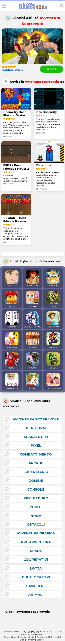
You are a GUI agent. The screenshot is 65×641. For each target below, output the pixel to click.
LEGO (11, 306)
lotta (36, 568)
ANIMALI (32, 388)
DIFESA (53, 368)
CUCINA (32, 306)
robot (35, 507)
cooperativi (36, 560)
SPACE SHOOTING (32, 327)
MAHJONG (12, 347)
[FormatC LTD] (33, 631)
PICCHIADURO (32, 286)
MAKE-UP (12, 286)
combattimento (36, 454)
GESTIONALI (53, 327)
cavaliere (36, 586)
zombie (36, 481)
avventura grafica (36, 533)
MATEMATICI (12, 388)
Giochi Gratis (11, 637)
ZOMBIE (53, 306)
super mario (36, 472)
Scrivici (40, 639)
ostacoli (36, 525)
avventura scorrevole (36, 419)
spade (36, 551)
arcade (35, 463)
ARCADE (53, 347)
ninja (35, 516)
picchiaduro (35, 498)
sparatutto (36, 437)
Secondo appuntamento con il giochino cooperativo (15, 178)
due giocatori (36, 577)
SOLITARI (12, 327)
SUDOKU (32, 347)
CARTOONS (53, 286)
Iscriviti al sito (27, 637)
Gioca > (52, 69)
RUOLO (32, 368)
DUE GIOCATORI (53, 388)
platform (36, 428)
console (35, 489)
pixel (36, 446)
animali (36, 595)
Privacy (30, 639)
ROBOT (11, 368)
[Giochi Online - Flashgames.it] (33, 9)
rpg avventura (36, 542)
